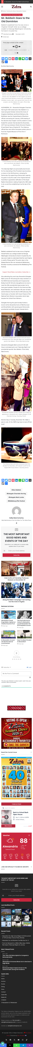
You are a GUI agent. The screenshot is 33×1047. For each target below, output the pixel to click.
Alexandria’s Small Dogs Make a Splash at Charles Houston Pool (8, 622)
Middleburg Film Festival (17, 501)
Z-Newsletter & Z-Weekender (9, 1002)
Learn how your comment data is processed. (16, 681)
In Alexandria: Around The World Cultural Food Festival (8, 641)
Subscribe (4, 994)
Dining (3, 986)
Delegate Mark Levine (16, 497)
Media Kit (3, 997)
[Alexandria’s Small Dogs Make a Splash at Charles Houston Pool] (8, 615)
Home (4, 11)
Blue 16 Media (21, 1035)
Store (2, 989)
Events (3, 984)
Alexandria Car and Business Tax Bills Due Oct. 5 (15, 940)
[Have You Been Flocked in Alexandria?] (24, 634)
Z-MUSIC (3, 1000)
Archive (3, 981)
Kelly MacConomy (7, 34)
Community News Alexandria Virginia (16, 11)
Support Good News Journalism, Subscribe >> (16, 272)
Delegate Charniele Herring (17, 493)
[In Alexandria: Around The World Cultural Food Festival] (8, 634)
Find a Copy (16, 708)
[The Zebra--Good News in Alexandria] (16, 6)
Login (29, 667)
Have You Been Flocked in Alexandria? (14, 1)
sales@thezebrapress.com (8, 1022)
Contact (3, 992)
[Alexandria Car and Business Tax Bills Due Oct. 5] (16, 912)
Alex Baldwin (16, 490)
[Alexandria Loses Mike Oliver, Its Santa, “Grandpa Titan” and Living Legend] (27, 918)
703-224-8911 (16, 1020)
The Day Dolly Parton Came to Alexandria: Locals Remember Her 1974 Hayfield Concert (24, 623)
